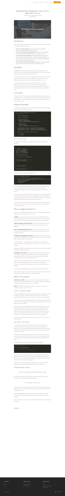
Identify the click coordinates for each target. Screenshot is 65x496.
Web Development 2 (27, 484)
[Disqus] (32, 419)
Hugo (5, 484)
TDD (34, 15)
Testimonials (46, 2)
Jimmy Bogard (45, 487)
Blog (50, 2)
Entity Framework (38, 15)
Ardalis (44, 484)
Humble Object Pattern (21, 393)
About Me (41, 2)
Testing (32, 15)
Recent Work (36, 2)
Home (32, 2)
